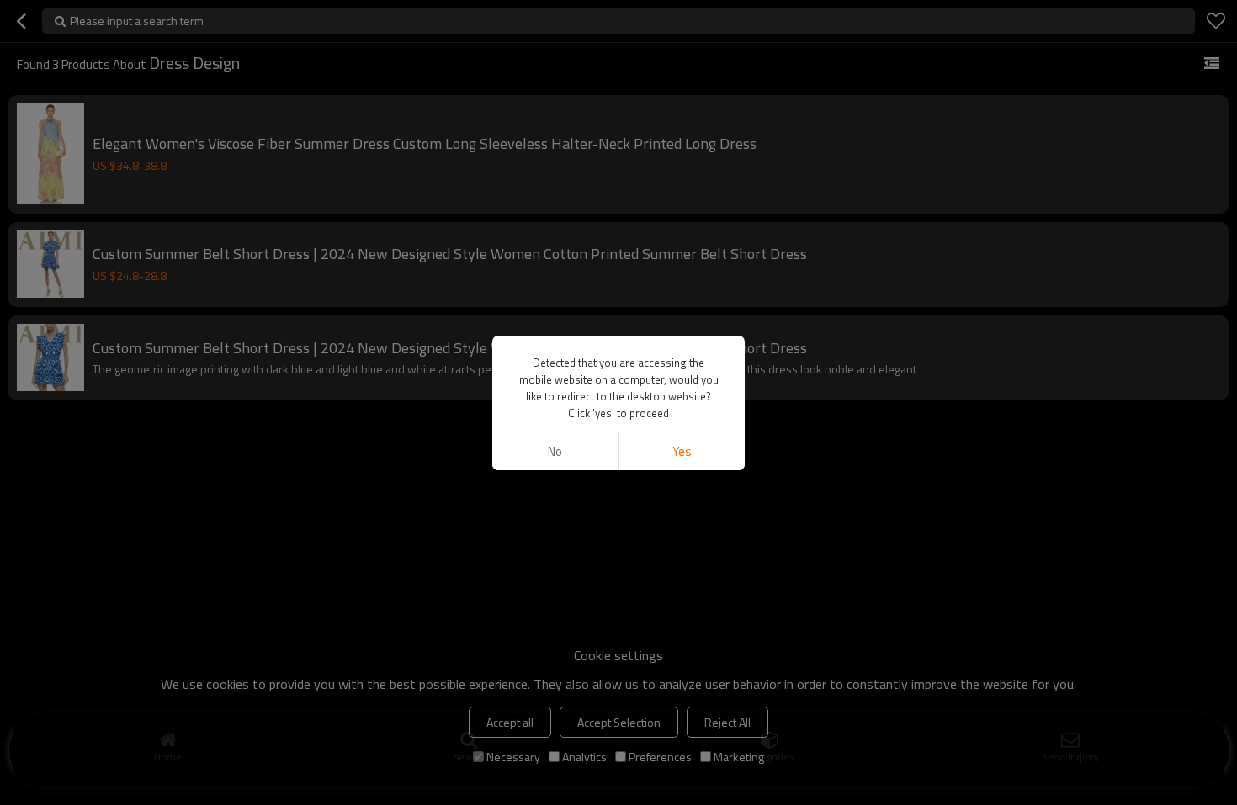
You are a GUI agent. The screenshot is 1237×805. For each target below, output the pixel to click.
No (555, 451)
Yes (682, 451)
